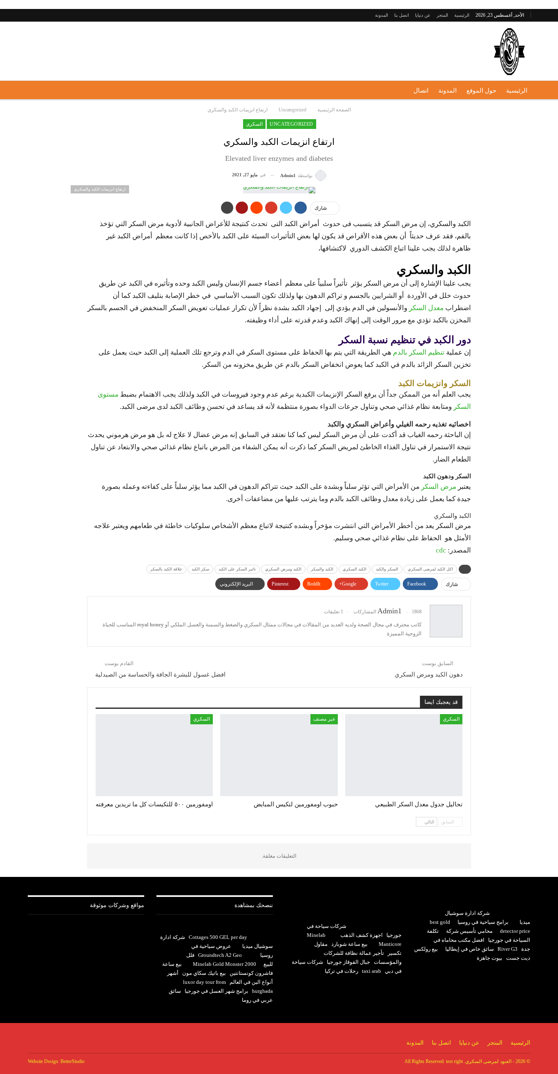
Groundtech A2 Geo (220, 955)
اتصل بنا (401, 15)
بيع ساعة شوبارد (349, 944)
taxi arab (371, 971)
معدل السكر (426, 308)
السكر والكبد (387, 569)
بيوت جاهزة (489, 958)
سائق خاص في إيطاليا (469, 949)
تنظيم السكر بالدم (419, 352)
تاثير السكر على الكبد (237, 569)
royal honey (150, 624)
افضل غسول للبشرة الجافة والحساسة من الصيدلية (160, 674)
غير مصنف (324, 719)
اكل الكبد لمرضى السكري (430, 569)
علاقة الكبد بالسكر (166, 569)
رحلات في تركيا (341, 971)
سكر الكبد (200, 569)
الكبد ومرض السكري (283, 569)
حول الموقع (481, 90)
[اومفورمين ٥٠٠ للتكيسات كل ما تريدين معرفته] (154, 755)
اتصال (421, 90)
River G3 (508, 949)
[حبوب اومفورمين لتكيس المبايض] (278, 755)
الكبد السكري (354, 569)
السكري (254, 124)
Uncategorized (291, 124)
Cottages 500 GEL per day (218, 937)
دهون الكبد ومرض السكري (429, 674)
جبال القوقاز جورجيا (348, 962)
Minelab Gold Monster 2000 (224, 964)
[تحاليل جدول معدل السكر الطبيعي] (403, 755)
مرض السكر (439, 486)
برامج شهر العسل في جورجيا (216, 991)
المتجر (442, 15)
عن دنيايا (423, 15)
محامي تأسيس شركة (469, 931)
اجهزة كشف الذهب (361, 935)
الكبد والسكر (322, 569)
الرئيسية (461, 15)
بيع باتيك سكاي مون (204, 973)
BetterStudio (72, 1061)
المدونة (381, 15)
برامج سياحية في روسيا (483, 922)
